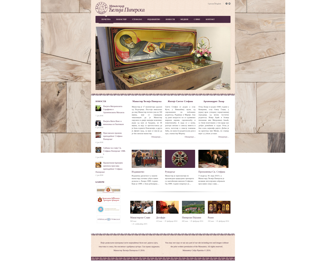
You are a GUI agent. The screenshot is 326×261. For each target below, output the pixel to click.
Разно (211, 217)
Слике (197, 19)
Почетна (106, 19)
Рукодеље (170, 171)
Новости (170, 19)
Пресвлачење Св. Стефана (211, 171)
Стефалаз (137, 19)
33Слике (211, 221)
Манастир (121, 19)
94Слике (133, 221)
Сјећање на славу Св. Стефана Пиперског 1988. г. (114, 151)
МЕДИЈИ (184, 19)
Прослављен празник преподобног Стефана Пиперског (112, 136)
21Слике (159, 221)
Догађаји (160, 217)
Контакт (210, 19)
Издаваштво (153, 19)
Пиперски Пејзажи (191, 217)
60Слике (185, 221)
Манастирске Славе (140, 217)
